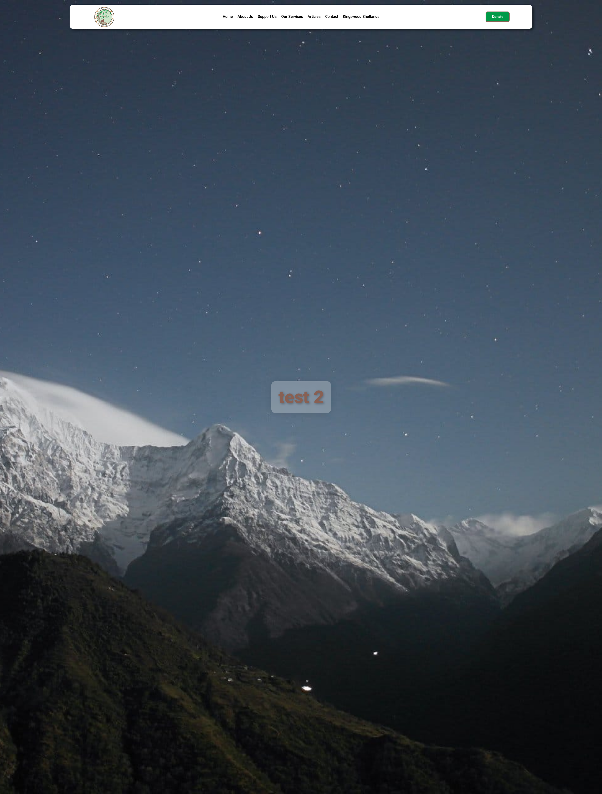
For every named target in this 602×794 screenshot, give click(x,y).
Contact (331, 16)
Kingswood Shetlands (361, 16)
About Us (245, 16)
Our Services (292, 16)
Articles (314, 16)
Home (228, 16)
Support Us (267, 16)
